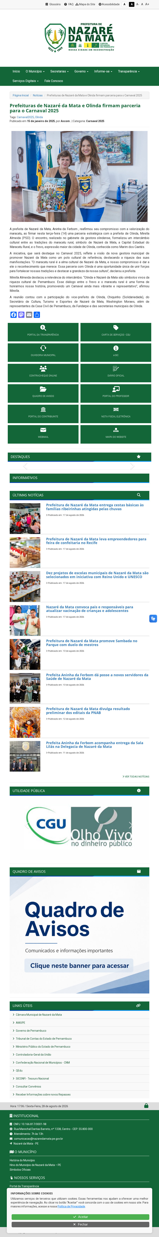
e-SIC (115, 355)
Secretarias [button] (58, 71)
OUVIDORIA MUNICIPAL (43, 355)
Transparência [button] (127, 71)
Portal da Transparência (24, 1186)
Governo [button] (80, 71)
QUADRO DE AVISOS (43, 396)
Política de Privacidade (71, 1206)
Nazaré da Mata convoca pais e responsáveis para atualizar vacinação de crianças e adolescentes (89, 609)
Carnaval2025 (25, 117)
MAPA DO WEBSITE (116, 437)
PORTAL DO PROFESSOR (116, 396)
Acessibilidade (110, 4)
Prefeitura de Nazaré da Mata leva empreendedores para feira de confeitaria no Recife (96, 541)
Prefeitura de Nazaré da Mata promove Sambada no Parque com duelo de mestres (91, 642)
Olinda (39, 117)
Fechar (82, 1224)
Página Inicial (21, 95)
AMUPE (20, 1022)
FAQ (70, 4)
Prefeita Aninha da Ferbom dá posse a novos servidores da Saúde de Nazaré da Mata (97, 677)
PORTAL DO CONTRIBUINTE (43, 416)
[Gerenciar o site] (146, 1106)
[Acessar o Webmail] (142, 1106)
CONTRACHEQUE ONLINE (43, 375)
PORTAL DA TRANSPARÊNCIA (43, 334)
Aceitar (83, 1217)
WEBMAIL (43, 437)
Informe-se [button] (102, 71)
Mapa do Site (87, 4)
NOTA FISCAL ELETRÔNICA (115, 416)
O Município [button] (34, 71)
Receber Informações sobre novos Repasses (43, 1094)
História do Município (22, 1160)
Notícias (38, 95)
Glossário (55, 4)
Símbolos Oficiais (20, 1169)
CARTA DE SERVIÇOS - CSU (116, 334)
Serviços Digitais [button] (24, 81)
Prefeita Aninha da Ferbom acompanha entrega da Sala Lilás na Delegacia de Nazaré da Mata (94, 744)
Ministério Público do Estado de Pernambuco (42, 1046)
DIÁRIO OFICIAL (116, 375)
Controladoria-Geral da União (33, 1054)
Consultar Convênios (28, 1086)
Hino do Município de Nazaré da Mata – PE (35, 1165)
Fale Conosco (53, 81)
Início (16, 71)
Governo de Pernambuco (30, 1030)
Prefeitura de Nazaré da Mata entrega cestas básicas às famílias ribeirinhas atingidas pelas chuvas (95, 507)
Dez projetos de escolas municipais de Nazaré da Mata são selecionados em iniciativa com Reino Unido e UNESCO (97, 575)
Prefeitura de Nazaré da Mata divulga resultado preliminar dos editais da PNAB (88, 710)
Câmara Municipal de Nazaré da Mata (38, 1014)
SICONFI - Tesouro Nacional (32, 1078)
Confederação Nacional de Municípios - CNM (42, 1062)
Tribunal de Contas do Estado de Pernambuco (43, 1038)
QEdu (18, 1070)
